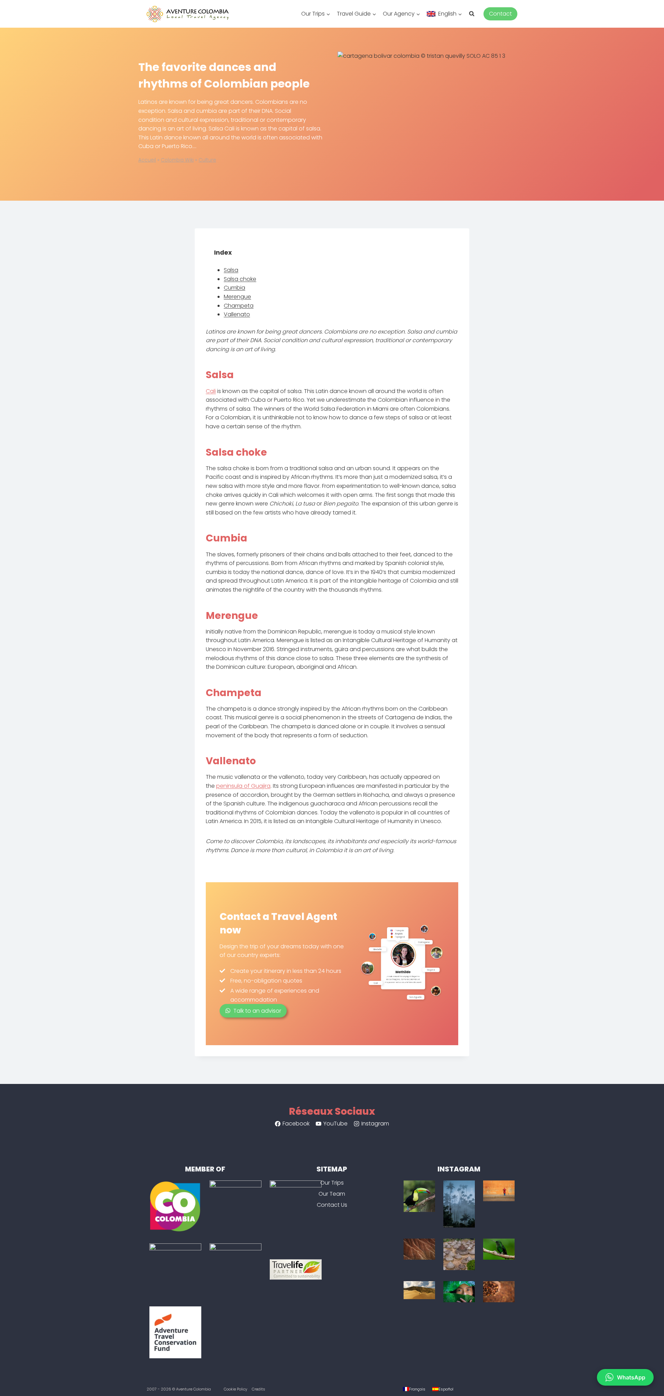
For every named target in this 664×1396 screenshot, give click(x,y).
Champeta (238, 306)
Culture (207, 160)
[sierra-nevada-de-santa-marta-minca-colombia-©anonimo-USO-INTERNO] (419, 1196)
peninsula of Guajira (243, 786)
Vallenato (237, 314)
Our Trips (332, 1183)
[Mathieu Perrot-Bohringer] (459, 1254)
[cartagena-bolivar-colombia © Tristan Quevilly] (499, 1191)
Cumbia (234, 288)
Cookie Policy (235, 1389)
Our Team (332, 1194)
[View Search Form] (474, 14)
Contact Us (332, 1205)
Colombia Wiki (177, 160)
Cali (211, 391)
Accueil (147, 160)
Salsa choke (240, 279)
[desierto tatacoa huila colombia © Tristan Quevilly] (419, 1249)
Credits (258, 1389)
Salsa (231, 270)
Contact (500, 14)
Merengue (237, 297)
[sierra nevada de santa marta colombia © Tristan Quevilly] (499, 1291)
